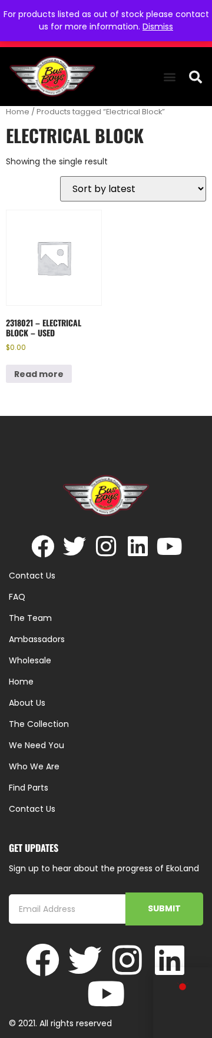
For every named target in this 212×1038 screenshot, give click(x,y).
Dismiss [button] (158, 26)
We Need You (36, 745)
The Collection (39, 724)
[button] (169, 77)
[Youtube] (169, 546)
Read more (39, 374)
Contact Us (32, 809)
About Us (27, 703)
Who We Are (34, 766)
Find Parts (28, 788)
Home (17, 111)
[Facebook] (42, 546)
